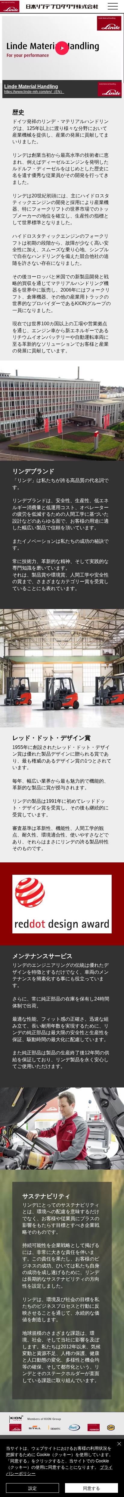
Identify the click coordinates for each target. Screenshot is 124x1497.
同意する (91, 1488)
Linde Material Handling (31, 86)
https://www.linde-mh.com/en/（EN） (34, 92)
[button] (113, 75)
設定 (32, 1488)
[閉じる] (115, 1447)
